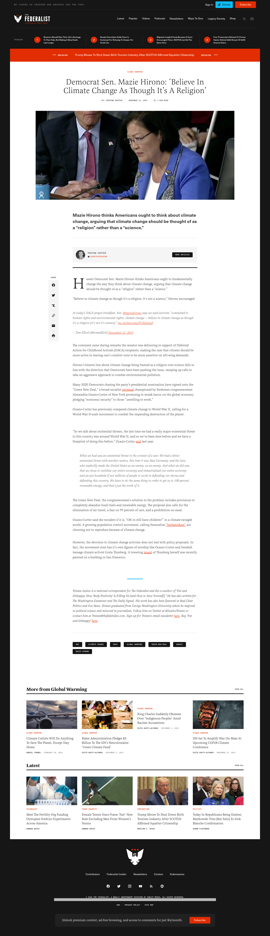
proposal (128, 390)
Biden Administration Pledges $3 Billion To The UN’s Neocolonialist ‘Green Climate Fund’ (105, 742)
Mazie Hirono (82, 651)
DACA (115, 644)
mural (148, 552)
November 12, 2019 (120, 333)
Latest (33, 765)
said (138, 441)
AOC (77, 644)
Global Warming (134, 644)
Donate (226, 4)
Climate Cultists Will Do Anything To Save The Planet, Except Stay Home (49, 742)
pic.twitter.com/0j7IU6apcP (135, 323)
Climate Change (96, 644)
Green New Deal (159, 644)
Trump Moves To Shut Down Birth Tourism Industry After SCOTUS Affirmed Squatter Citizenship (160, 819)
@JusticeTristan (99, 257)
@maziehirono (132, 313)
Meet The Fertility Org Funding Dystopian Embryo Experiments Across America (48, 819)
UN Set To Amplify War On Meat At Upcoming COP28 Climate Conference (217, 742)
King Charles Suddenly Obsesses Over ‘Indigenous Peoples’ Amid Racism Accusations (159, 718)
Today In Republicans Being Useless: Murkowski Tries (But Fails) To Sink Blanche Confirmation (217, 819)
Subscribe (245, 4)
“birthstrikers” (176, 525)
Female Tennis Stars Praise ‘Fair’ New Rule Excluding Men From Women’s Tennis (107, 819)
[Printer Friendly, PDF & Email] (53, 336)
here (177, 616)
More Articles (182, 254)
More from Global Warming (56, 689)
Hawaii (179, 644)
